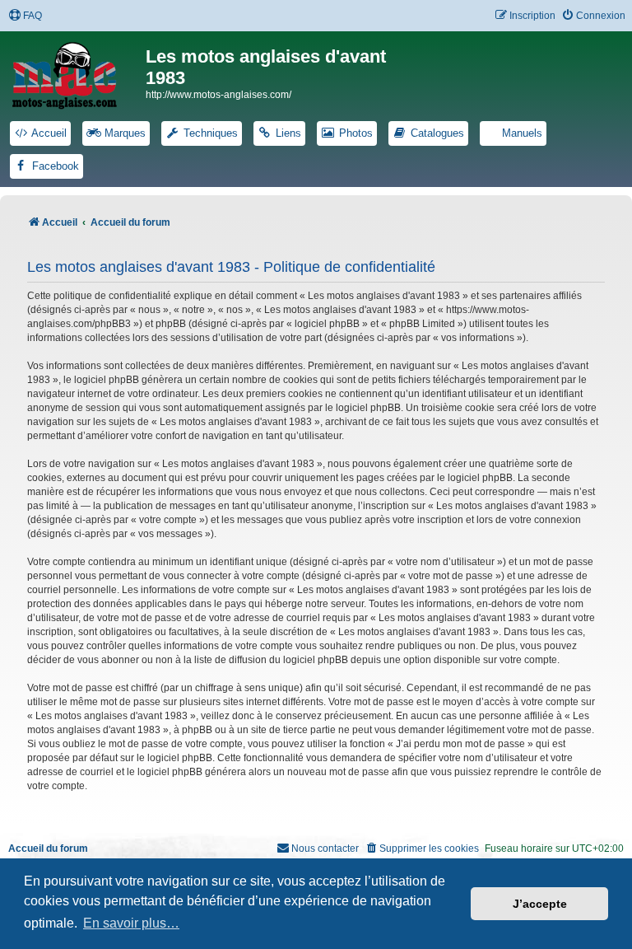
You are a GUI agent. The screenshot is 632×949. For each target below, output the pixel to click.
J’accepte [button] (540, 903)
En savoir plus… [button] (131, 923)
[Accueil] (75, 72)
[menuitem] (25, 16)
